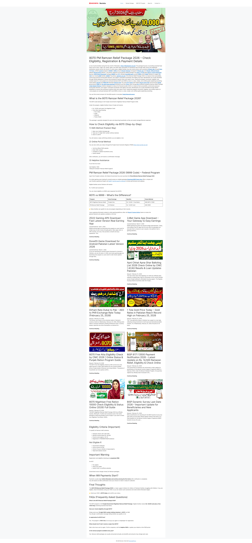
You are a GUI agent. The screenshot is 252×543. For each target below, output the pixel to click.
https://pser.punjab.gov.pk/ (140, 145)
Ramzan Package (130, 3)
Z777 (119, 74)
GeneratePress (132, 541)
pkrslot (99, 82)
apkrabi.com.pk (121, 76)
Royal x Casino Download (154, 72)
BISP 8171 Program (140, 3)
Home (121, 3)
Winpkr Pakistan (126, 71)
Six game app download (108, 84)
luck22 (101, 71)
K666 (146, 74)
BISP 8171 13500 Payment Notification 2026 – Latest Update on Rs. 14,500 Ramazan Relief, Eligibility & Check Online (144, 358)
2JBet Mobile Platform (95, 86)
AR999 (113, 74)
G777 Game (130, 82)
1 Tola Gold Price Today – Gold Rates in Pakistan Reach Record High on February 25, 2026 (144, 313)
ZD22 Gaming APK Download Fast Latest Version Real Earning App (106, 221)
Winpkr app (151, 69)
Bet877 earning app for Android (117, 181)
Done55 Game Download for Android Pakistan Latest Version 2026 (106, 244)
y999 (99, 76)
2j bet (127, 84)
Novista (103, 3)
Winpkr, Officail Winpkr (152, 71)
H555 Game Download (100, 74)
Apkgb (159, 82)
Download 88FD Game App (134, 179)
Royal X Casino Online (134, 212)
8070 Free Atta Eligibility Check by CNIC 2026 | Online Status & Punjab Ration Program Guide (106, 357)
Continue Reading (94, 237)
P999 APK (106, 82)
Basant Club (117, 82)
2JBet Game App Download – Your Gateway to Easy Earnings (144, 219)
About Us (150, 3)
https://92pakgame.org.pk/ (128, 66)
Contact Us (157, 3)
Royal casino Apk (144, 82)
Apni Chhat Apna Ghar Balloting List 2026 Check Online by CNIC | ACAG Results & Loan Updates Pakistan (144, 266)
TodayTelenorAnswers (128, 94)
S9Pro (115, 71)
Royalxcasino (97, 72)
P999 (97, 84)
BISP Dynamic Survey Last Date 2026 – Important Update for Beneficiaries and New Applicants (144, 405)
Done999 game (129, 74)
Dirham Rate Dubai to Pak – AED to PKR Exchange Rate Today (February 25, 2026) (106, 313)
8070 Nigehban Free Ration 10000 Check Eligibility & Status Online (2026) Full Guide (106, 404)
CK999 (110, 71)
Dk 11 (138, 84)
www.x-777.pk (140, 72)
